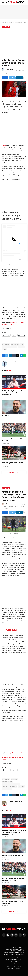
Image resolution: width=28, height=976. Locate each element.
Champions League (7, 781)
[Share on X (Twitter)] (12, 77)
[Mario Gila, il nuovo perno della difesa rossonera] (14, 407)
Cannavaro (14, 779)
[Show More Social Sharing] (24, 77)
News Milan (5, 347)
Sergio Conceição (7, 788)
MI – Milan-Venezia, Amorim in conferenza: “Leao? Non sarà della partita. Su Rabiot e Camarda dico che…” (14, 393)
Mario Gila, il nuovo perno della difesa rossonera (12, 417)
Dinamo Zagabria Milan (8, 784)
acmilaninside (5, 344)
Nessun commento (21, 72)
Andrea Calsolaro (10, 69)
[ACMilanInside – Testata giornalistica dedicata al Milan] (15, 2)
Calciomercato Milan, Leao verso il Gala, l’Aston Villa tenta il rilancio (13, 440)
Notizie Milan (5, 26)
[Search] (25, 2)
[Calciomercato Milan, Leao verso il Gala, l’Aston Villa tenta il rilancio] (14, 430)
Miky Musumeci (20, 952)
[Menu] (3, 2)
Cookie (15, 966)
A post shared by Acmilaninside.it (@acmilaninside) (15, 259)
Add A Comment (14, 472)
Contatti (18, 968)
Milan (4, 146)
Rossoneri (21, 347)
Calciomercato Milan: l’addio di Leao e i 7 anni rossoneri (13, 463)
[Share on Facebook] (5, 77)
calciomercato (15, 344)
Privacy (9, 966)
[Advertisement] (14, 43)
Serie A (4, 349)
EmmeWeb (21, 963)
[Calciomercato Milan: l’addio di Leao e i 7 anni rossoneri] (14, 453)
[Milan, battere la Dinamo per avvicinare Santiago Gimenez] (14, 89)
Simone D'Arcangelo (11, 503)
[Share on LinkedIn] (19, 77)
